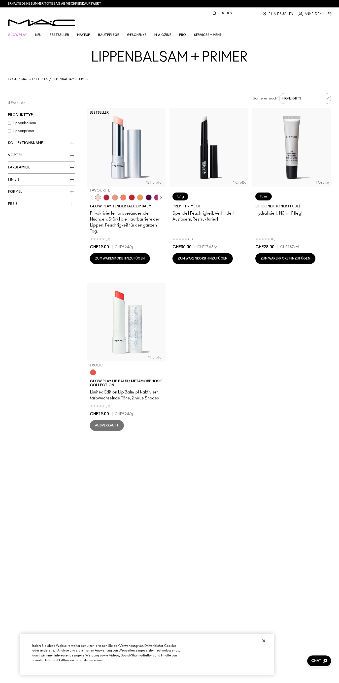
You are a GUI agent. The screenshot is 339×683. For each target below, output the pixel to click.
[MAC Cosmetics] (41, 22)
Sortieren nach (265, 98)
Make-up (28, 79)
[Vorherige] (93, 197)
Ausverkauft (107, 425)
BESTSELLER (59, 34)
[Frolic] (93, 372)
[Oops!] (140, 197)
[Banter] (106, 197)
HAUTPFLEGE (108, 34)
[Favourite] (98, 197)
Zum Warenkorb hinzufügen (120, 258)
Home (13, 79)
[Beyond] (157, 197)
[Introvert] (115, 197)
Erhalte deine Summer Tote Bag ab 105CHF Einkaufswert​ (54, 3)
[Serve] (132, 197)
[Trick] (148, 197)
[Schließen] (263, 640)
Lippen (43, 79)
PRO (182, 34)
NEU (38, 34)
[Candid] (123, 197)
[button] (319, 661)
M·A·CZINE (162, 34)
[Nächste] (160, 197)
